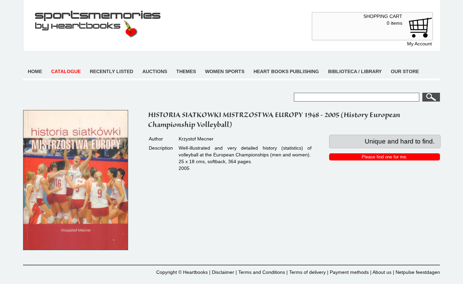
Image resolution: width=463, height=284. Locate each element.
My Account (419, 43)
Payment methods (349, 272)
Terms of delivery (307, 272)
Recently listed (111, 71)
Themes (186, 71)
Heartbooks (195, 272)
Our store (405, 71)
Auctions (154, 71)
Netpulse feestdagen (418, 272)
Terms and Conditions (261, 272)
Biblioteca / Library (355, 71)
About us (382, 272)
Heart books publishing (286, 71)
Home (35, 71)
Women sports (224, 71)
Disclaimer (223, 272)
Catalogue (66, 71)
